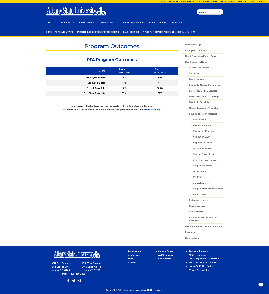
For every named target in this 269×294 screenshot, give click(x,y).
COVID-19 (161, 1)
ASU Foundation (166, 255)
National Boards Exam (204, 154)
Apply (152, 22)
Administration (86, 22)
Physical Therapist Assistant (158, 32)
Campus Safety (165, 251)
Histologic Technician (199, 102)
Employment (134, 255)
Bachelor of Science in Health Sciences (203, 219)
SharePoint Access (190, 1)
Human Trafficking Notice (201, 266)
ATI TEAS (197, 177)
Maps (130, 259)
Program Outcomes (202, 166)
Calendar (173, 1)
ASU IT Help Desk (197, 255)
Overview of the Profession (206, 160)
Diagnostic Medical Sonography (204, 85)
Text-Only (262, 1)
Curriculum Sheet (201, 183)
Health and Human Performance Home (203, 226)
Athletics (177, 22)
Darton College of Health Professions (98, 32)
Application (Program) (203, 131)
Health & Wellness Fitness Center (201, 56)
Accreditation (199, 120)
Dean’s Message (193, 45)
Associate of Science (199, 68)
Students (132, 262)
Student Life (107, 22)
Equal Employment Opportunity (204, 259)
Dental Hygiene (196, 79)
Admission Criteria (202, 125)
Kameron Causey (151, 109)
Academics (66, 22)
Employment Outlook (203, 143)
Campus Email (210, 1)
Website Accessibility (199, 270)
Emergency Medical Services (203, 91)
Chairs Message (196, 212)
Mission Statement (202, 148)
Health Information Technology (204, 97)
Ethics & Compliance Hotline (202, 262)
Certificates (194, 74)
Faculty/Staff (227, 1)
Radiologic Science (198, 200)
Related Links (199, 194)
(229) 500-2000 (77, 274)
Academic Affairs (64, 32)
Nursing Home (192, 238)
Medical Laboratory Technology (204, 108)
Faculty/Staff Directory (196, 50)
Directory (242, 1)
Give (252, 1)
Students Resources (131, 22)
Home (49, 32)
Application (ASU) (201, 137)
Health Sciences (130, 32)
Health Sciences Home (196, 62)
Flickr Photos (164, 259)
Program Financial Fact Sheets (208, 189)
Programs (190, 232)
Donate (163, 22)
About (51, 22)
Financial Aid (199, 171)
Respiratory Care (197, 206)
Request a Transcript (198, 251)
